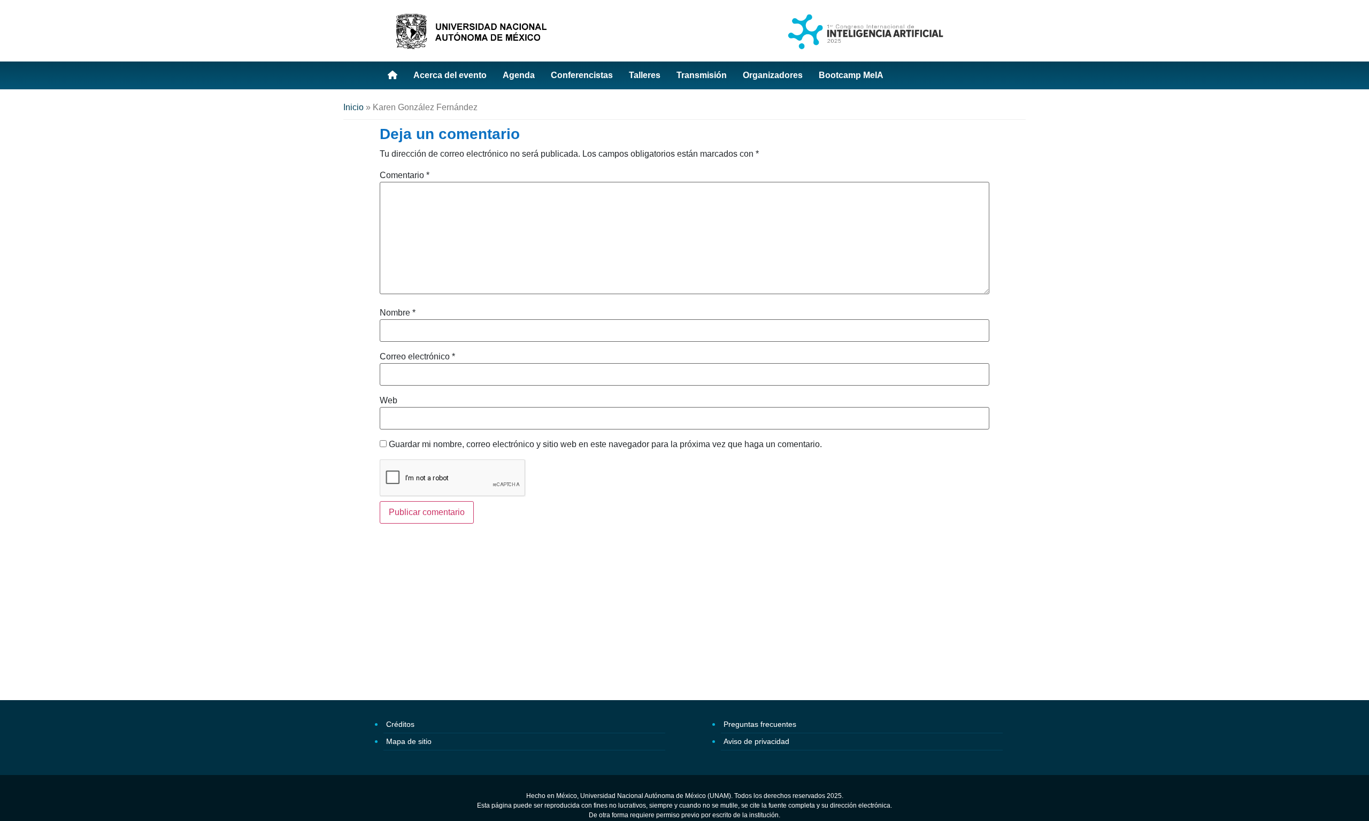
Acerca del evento (450, 75)
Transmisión (701, 75)
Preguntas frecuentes (760, 724)
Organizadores (773, 75)
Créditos (400, 724)
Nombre (398, 313)
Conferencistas (582, 75)
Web (388, 400)
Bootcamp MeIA (851, 75)
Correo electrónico (417, 356)
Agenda (519, 75)
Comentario (404, 175)
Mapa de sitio (409, 741)
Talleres (644, 75)
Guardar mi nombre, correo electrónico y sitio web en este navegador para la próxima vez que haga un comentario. (605, 444)
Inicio (353, 107)
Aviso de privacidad (756, 741)
